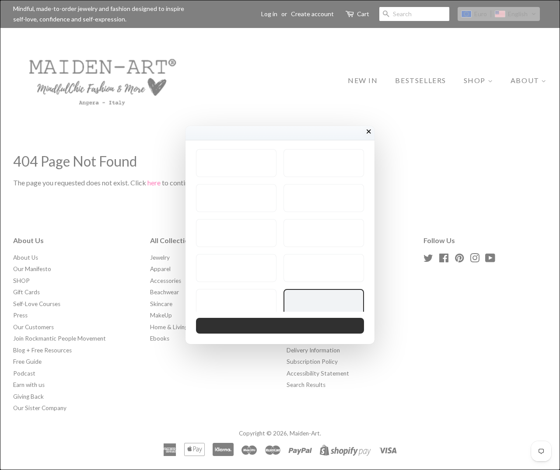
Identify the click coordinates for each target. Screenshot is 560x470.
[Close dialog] (369, 131)
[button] (236, 163)
